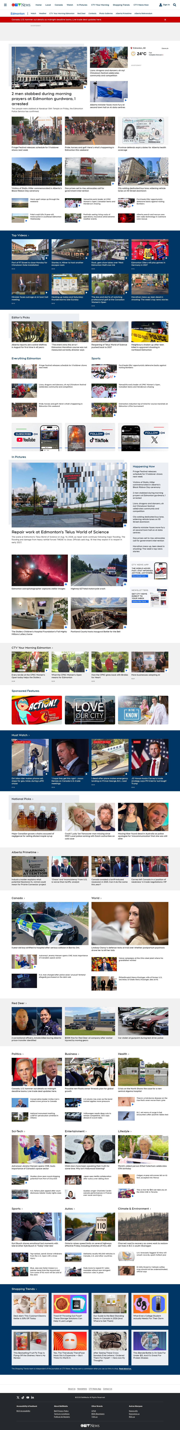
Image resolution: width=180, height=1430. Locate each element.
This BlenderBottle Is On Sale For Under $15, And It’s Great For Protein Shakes (149, 1355)
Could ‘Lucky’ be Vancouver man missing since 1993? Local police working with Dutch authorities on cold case (90, 836)
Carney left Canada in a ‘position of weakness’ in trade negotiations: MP (149, 880)
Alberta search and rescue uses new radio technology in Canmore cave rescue (151, 217)
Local (48, 5)
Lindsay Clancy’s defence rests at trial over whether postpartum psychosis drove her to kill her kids (128, 949)
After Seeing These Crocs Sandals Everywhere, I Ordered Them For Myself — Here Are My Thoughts (109, 1357)
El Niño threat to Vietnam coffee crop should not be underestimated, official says (152, 1269)
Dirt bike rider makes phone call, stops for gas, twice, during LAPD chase (28, 781)
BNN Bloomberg (97, 1414)
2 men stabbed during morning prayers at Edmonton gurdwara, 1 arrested (44, 98)
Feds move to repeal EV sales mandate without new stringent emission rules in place (96, 1270)
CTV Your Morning (100, 5)
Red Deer (81, 13)
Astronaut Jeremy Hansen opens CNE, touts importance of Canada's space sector (33, 1167)
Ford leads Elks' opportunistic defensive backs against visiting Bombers (150, 201)
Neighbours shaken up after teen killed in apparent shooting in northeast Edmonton (147, 347)
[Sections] (5, 4)
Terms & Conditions (61, 1414)
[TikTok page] (22, 1397)
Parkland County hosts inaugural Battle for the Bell (95, 631)
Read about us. (125, 1369)
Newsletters (82, 1389)
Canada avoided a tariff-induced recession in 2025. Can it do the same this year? (109, 882)
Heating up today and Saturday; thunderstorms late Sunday (67, 298)
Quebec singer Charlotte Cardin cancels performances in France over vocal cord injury (97, 1193)
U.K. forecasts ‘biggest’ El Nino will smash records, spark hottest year (152, 1254)
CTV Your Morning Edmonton (61, 13)
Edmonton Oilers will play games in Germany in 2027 (148, 263)
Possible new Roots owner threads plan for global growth (89, 1090)
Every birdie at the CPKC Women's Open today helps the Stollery (28, 676)
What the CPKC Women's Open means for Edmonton (67, 676)
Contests (92, 13)
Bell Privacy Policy (61, 1411)
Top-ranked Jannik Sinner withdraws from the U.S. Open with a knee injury (46, 1256)
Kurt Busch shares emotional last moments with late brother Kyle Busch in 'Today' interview (35, 1244)
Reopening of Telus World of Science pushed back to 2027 (109, 346)
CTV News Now (141, 5)
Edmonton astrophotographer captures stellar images (38, 589)
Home (39, 5)
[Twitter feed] (18, 1397)
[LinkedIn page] (32, 1397)
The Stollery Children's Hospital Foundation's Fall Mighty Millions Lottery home (39, 632)
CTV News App (95, 1389)
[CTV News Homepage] (21, 4)
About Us (71, 1389)
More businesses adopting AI (145, 675)
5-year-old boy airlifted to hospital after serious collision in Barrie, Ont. (46, 948)
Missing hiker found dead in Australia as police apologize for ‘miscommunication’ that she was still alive (142, 836)
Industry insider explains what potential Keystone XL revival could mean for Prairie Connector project (29, 882)
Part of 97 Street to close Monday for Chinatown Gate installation (29, 263)
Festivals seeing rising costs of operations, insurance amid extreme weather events (99, 217)
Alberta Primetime (124, 13)
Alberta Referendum (143, 13)
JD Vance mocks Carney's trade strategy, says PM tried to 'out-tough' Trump (149, 781)
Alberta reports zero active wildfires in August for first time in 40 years (29, 346)
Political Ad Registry (62, 1417)
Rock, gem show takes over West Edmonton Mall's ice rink (107, 263)
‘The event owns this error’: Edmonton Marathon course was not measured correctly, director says (69, 347)
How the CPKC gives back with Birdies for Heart (109, 676)
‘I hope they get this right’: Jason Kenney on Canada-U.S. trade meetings (67, 781)
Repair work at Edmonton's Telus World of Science (60, 532)
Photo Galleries (106, 13)
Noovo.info (133, 1411)
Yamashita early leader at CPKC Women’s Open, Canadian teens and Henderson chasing (99, 201)
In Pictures (82, 5)
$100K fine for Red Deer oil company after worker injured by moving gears (89, 1039)
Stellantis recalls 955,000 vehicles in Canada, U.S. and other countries (99, 1255)
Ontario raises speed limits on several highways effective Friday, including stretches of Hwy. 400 (88, 1244)
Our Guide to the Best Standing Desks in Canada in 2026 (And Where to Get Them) (108, 1318)
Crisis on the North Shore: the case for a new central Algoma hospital (140, 1090)
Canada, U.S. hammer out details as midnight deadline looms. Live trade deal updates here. (34, 1090)
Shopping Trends (121, 5)
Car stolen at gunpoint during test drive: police (140, 1038)
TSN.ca (94, 1417)
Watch (70, 5)
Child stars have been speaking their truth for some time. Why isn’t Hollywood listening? (87, 1167)
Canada (59, 5)
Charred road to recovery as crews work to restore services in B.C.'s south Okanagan (143, 1244)
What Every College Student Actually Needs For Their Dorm (148, 1317)
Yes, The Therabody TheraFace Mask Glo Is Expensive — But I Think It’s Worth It (69, 1355)
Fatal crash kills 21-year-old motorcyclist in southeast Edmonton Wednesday (45, 217)
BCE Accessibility (23, 1411)
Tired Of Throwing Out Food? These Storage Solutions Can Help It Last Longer (68, 1318)
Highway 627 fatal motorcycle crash (88, 589)
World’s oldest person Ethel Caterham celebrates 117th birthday (142, 1167)
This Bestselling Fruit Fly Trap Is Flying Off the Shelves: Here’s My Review (29, 1355)
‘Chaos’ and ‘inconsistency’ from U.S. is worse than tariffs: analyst (69, 880)
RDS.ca (132, 1417)
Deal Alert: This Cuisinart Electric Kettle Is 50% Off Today (30, 1317)
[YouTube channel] (27, 1397)
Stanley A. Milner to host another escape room (67, 263)
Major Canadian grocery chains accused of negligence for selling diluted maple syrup (33, 835)
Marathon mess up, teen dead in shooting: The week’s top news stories (149, 298)
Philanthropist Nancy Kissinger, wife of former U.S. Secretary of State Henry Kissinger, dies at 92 (140, 978)
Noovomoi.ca (134, 1414)
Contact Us (107, 1389)
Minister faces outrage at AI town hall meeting (30, 298)
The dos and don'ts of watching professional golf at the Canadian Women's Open (108, 299)
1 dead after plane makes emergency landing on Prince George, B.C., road (109, 779)
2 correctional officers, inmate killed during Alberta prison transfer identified (36, 1039)
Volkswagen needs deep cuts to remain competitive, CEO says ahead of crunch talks (97, 1115)
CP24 (93, 1411)
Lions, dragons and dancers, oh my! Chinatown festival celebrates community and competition (107, 73)
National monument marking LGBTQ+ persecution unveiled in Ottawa (44, 1115)
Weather (42, 13)
